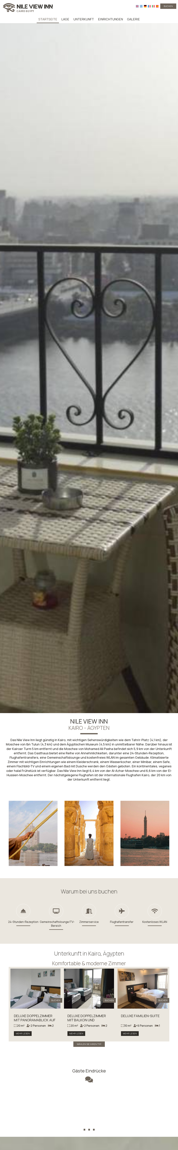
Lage (65, 19)
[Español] (157, 6)
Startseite (47, 19)
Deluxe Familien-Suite (140, 1015)
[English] (137, 6)
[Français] (149, 6)
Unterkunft (83, 19)
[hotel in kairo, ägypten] (28, 7)
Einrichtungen (110, 19)
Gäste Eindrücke (89, 1071)
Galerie (133, 19)
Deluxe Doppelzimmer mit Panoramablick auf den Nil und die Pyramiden (34, 1022)
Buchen (168, 6)
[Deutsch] (145, 6)
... (89, 1124)
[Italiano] (153, 6)
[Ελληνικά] (141, 6)
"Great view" (89, 1096)
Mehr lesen (23, 1033)
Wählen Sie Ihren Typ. (89, 1044)
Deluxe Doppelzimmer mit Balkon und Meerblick (86, 1020)
